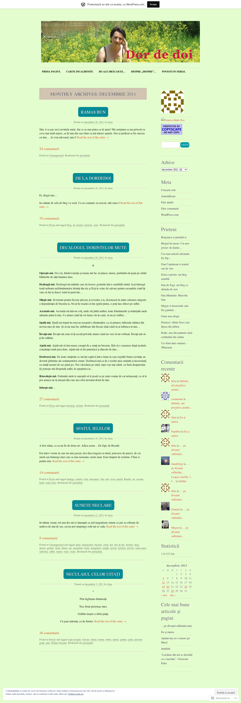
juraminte (78, 548)
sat (133, 479)
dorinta (129, 544)
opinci (116, 639)
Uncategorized (56, 155)
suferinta (43, 551)
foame (94, 639)
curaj (105, 544)
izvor (112, 479)
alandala (165, 648)
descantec (94, 479)
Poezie (52, 639)
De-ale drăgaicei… (112, 71)
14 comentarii (49, 472)
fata (102, 479)
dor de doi (119, 544)
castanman (177, 399)
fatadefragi (177, 464)
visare (73, 551)
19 (163, 586)
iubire (64, 548)
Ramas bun (93, 112)
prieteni (88, 225)
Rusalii (127, 479)
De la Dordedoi (93, 178)
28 (172, 591)
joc (70, 548)
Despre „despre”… (143, 71)
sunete (59, 551)
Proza (52, 225)
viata (66, 551)
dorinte (79, 405)
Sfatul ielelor (93, 428)
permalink (85, 155)
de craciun (78, 225)
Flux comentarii (170, 208)
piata (130, 639)
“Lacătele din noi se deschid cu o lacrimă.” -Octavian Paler (176, 659)
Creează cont (168, 190)
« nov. (164, 595)
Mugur (175, 527)
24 (185, 586)
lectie (86, 548)
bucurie (98, 544)
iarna (57, 548)
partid (120, 479)
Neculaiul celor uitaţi (93, 574)
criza (85, 479)
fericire (85, 639)
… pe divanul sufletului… (178, 450)
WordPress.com (170, 214)
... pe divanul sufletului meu (176, 626)
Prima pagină (51, 71)
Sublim (182, 481)
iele (107, 479)
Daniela (175, 509)
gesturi (50, 548)
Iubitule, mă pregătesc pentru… (180, 385)
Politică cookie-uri (75, 693)
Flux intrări (167, 202)
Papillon (175, 431)
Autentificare (168, 196)
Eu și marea (167, 632)
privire (130, 548)
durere (42, 548)
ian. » (173, 595)
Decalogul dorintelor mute (93, 247)
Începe (153, 4)
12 (163, 582)
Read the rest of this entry (93, 137)
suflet (52, 551)
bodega (70, 479)
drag (136, 544)
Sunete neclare (93, 505)
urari (96, 225)
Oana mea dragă (170, 316)
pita (48, 642)
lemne (101, 639)
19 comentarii (49, 218)
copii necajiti (74, 639)
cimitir (79, 479)
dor (111, 544)
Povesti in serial (174, 71)
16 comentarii (49, 632)
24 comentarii (49, 148)
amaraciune (87, 544)
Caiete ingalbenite (79, 71)
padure (123, 639)
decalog (71, 405)
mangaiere (96, 548)
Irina (110, 122)
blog (69, 225)
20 (167, 586)
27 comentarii (49, 399)
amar (78, 544)
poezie (113, 548)
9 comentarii (48, 538)
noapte (106, 548)
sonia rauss (51, 482)
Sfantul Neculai (59, 642)
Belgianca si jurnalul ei (173, 237)
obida (108, 639)
